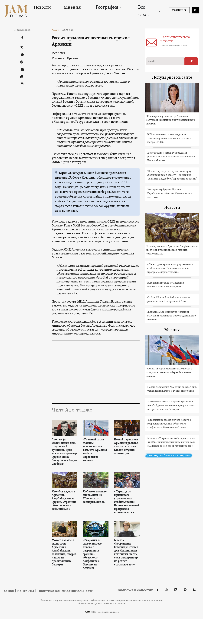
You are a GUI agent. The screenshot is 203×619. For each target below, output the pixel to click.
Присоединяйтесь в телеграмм (168, 455)
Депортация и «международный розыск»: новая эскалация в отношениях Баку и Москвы (171, 156)
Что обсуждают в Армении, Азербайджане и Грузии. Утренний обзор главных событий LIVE (64, 500)
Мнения (72, 7)
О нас (9, 590)
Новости (42, 7)
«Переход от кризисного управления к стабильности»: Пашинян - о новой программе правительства (126, 502)
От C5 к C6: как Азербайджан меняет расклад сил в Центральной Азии (168, 299)
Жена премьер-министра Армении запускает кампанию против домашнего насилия (170, 120)
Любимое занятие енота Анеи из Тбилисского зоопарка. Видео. (95, 497)
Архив (56, 30)
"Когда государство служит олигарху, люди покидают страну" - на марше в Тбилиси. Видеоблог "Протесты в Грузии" (172, 175)
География (107, 7)
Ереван (72, 58)
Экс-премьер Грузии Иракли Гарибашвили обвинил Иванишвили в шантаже (169, 193)
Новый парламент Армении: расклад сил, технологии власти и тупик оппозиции (126, 446)
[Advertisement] (112, 372)
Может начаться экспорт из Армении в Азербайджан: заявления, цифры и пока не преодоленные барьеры (64, 552)
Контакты (25, 590)
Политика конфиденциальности (65, 590)
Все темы (144, 11)
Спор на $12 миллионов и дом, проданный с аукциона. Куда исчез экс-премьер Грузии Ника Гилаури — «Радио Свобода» (64, 452)
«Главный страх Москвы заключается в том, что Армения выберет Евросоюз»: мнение (95, 450)
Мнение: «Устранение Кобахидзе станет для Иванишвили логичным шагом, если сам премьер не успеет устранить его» (126, 552)
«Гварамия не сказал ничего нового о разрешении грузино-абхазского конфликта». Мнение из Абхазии (92, 554)
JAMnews (58, 53)
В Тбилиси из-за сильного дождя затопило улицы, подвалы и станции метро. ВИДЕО (169, 138)
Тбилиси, (58, 58)
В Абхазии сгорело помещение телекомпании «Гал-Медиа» (165, 284)
